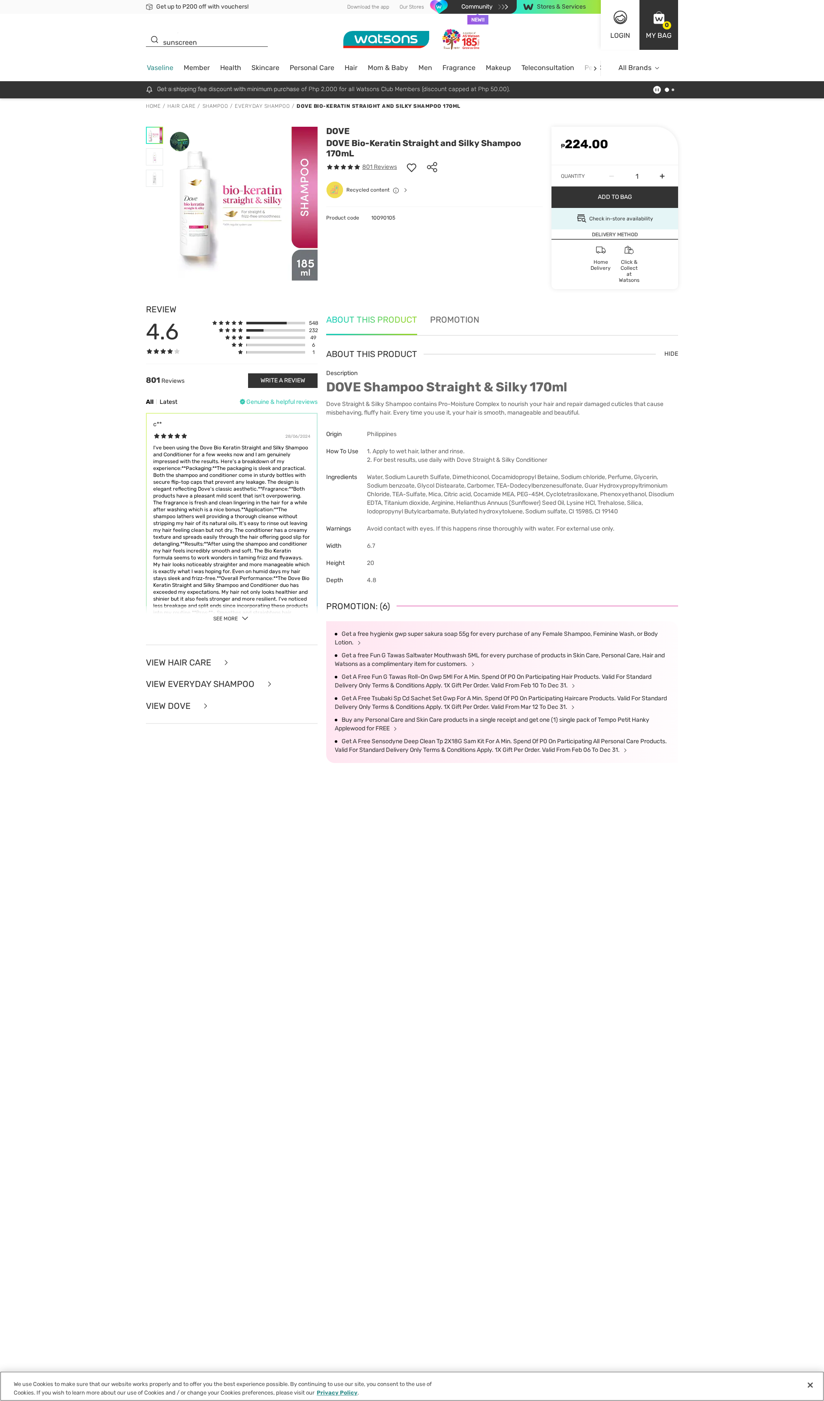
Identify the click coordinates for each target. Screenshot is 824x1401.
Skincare (265, 68)
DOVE (338, 131)
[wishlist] (411, 167)
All (150, 402)
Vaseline (160, 68)
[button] (658, 25)
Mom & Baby (388, 68)
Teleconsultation (547, 68)
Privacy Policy (337, 1392)
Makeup (498, 68)
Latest (168, 402)
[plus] (662, 176)
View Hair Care (179, 662)
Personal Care (312, 68)
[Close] (810, 1385)
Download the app (368, 7)
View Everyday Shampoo (201, 684)
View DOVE (169, 706)
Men (425, 68)
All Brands (634, 68)
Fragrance (459, 68)
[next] (595, 68)
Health (230, 68)
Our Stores (412, 7)
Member (197, 68)
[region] (412, 1386)
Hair (351, 68)
